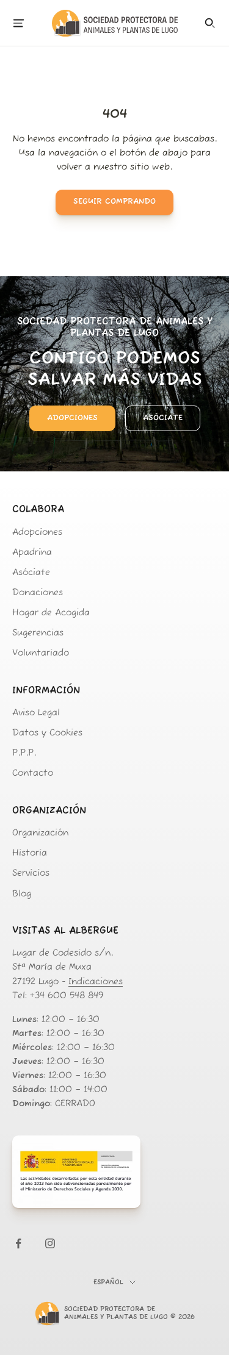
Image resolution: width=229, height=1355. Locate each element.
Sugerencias (38, 633)
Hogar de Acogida (51, 613)
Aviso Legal (36, 713)
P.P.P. (24, 753)
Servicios (30, 873)
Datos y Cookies (47, 733)
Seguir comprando (114, 202)
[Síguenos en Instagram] (50, 1243)
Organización (40, 833)
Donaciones (37, 593)
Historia (29, 853)
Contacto (32, 773)
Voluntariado (40, 653)
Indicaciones (95, 982)
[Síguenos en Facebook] (18, 1243)
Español (108, 1282)
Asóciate (163, 418)
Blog (21, 894)
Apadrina (32, 552)
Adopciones (72, 418)
